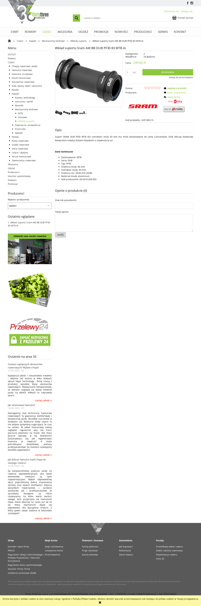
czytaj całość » (43, 400)
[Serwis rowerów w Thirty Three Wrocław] (30, 251)
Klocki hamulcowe (21, 77)
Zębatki (19, 132)
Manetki (19, 105)
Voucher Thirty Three (19, 568)
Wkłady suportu (26, 121)
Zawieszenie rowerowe (24, 160)
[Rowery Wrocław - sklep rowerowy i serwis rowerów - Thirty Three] (10, 41)
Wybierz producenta (18, 199)
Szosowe (22, 117)
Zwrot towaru (126, 554)
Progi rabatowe (90, 550)
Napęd (15, 93)
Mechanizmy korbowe (26, 109)
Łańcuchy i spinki (24, 101)
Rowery (12, 58)
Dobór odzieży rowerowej (169, 550)
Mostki (15, 89)
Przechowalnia (52, 554)
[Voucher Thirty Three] (30, 289)
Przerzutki (20, 129)
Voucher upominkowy (19, 176)
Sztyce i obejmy (20, 152)
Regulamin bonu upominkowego (25, 564)
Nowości (12, 180)
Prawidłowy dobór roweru (169, 546)
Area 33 (160, 558)
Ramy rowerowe (20, 140)
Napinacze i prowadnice (27, 125)
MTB (20, 113)
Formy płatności (90, 546)
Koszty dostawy (90, 554)
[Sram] (143, 106)
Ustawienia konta (54, 550)
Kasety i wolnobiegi (25, 97)
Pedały (15, 136)
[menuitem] (15, 32)
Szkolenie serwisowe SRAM (22, 572)
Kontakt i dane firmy (18, 546)
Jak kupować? (126, 546)
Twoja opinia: (62, 211)
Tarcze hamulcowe (21, 156)
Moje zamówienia (54, 546)
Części (11, 62)
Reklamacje (125, 550)
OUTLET (12, 54)
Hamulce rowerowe (22, 70)
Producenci (14, 172)
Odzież (11, 168)
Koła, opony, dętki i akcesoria (27, 85)
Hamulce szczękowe (22, 74)
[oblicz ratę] (175, 102)
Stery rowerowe (20, 148)
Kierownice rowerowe (23, 81)
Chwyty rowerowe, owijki (24, 66)
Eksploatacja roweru (166, 554)
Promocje (13, 183)
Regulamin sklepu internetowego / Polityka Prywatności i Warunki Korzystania (26, 557)
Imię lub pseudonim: (66, 200)
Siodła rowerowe (20, 144)
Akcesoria (13, 164)
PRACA (11, 550)
